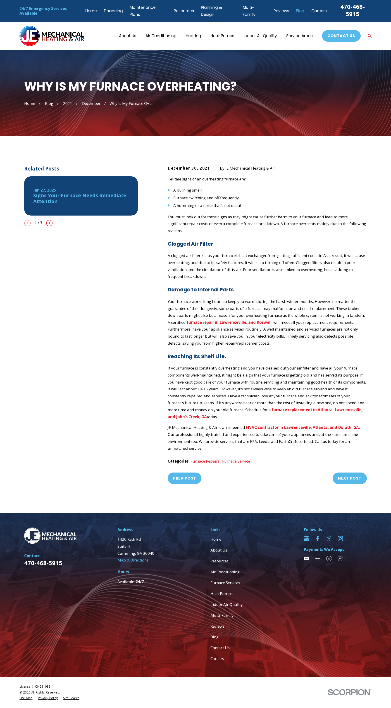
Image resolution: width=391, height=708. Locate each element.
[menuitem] (25, 698)
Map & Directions (132, 560)
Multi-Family (222, 615)
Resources (184, 11)
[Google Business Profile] (306, 538)
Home (91, 11)
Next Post (349, 478)
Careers (319, 11)
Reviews (281, 11)
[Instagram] (340, 538)
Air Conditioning (225, 571)
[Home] (51, 36)
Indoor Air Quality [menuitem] (260, 35)
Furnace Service (236, 461)
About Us (218, 550)
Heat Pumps (221, 593)
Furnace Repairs (205, 461)
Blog (300, 11)
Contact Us (341, 35)
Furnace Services (225, 582)
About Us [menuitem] (127, 35)
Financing (113, 11)
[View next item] (49, 223)
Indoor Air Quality (226, 604)
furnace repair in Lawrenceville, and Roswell (229, 322)
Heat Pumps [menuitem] (222, 35)
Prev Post (184, 478)
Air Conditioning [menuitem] (160, 35)
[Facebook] (317, 538)
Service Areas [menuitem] (299, 35)
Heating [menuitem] (193, 35)
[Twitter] (329, 538)
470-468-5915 (352, 10)
